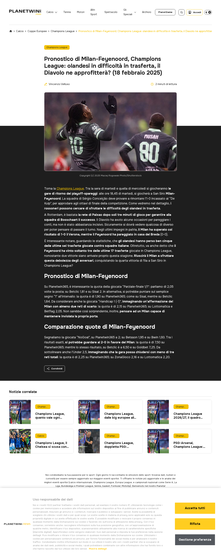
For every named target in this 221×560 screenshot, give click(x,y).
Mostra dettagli (97, 548)
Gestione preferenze (195, 540)
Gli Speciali (127, 12)
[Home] (10, 31)
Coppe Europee (37, 31)
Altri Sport (93, 12)
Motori (80, 12)
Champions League (63, 31)
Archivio (146, 12)
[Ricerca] (182, 12)
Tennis (67, 12)
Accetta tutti (195, 508)
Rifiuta (195, 524)
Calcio (50, 12)
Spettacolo (110, 12)
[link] (165, 12)
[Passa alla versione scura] (208, 12)
